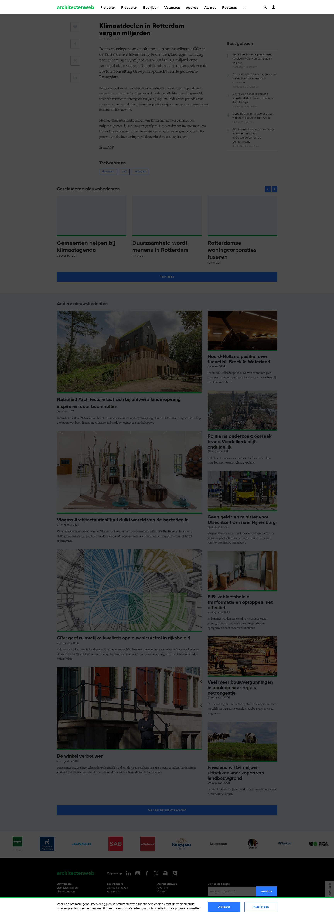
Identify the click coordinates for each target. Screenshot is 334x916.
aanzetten (193, 908)
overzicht (121, 908)
